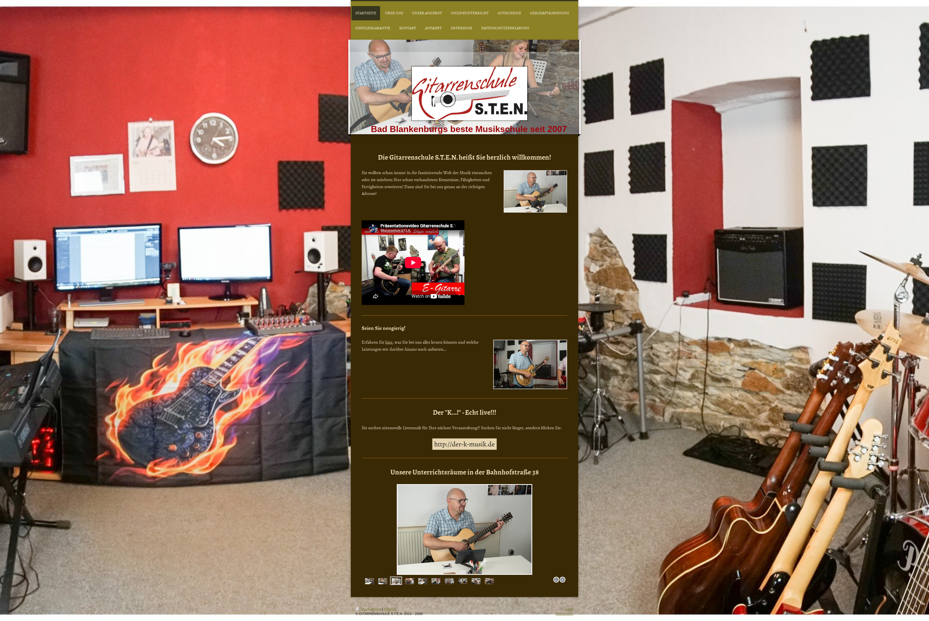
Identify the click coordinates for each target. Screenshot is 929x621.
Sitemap (390, 609)
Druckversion (371, 609)
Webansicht (564, 614)
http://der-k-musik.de (464, 444)
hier (389, 342)
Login (569, 609)
